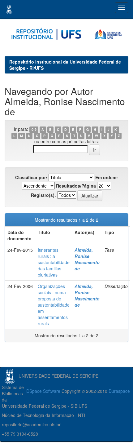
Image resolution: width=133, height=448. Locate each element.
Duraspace (119, 391)
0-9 (34, 129)
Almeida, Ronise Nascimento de (87, 259)
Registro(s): (43, 195)
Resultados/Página (76, 186)
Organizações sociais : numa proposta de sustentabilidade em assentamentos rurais (54, 304)
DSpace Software (43, 391)
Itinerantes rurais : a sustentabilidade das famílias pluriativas (54, 262)
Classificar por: (31, 177)
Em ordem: (106, 177)
